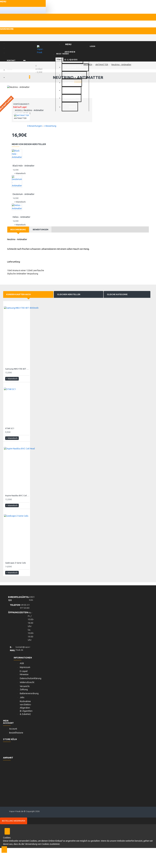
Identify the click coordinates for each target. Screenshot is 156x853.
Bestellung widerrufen (13, 821)
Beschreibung (18, 229)
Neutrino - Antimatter (121, 64)
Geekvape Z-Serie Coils (15, 563)
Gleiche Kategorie (117, 294)
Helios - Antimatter (21, 217)
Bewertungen (40, 229)
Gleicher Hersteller (68, 294)
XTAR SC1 (9, 428)
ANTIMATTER (101, 64)
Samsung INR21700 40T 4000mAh (17, 369)
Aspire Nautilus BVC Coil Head (17, 495)
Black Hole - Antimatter (23, 165)
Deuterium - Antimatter (23, 194)
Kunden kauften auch (18, 294)
